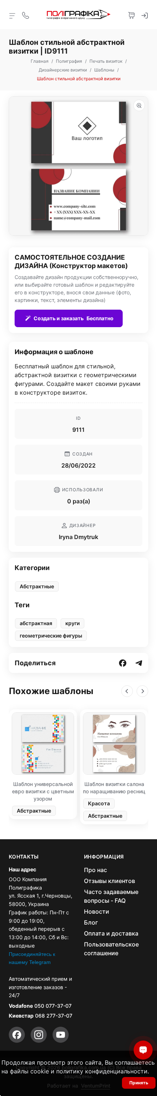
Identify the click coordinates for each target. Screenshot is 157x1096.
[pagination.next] (142, 691)
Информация (104, 857)
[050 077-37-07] (25, 14)
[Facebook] (17, 1035)
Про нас (95, 870)
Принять (138, 1082)
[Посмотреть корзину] (131, 14)
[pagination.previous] (127, 691)
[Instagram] (39, 1035)
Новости (96, 911)
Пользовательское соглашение (111, 949)
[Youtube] (61, 1035)
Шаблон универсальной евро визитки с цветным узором (43, 791)
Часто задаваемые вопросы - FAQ (111, 896)
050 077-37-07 (53, 1006)
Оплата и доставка (111, 933)
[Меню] (12, 15)
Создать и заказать (74, 318)
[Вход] (144, 14)
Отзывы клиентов (109, 880)
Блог (91, 922)
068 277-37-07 (53, 1015)
